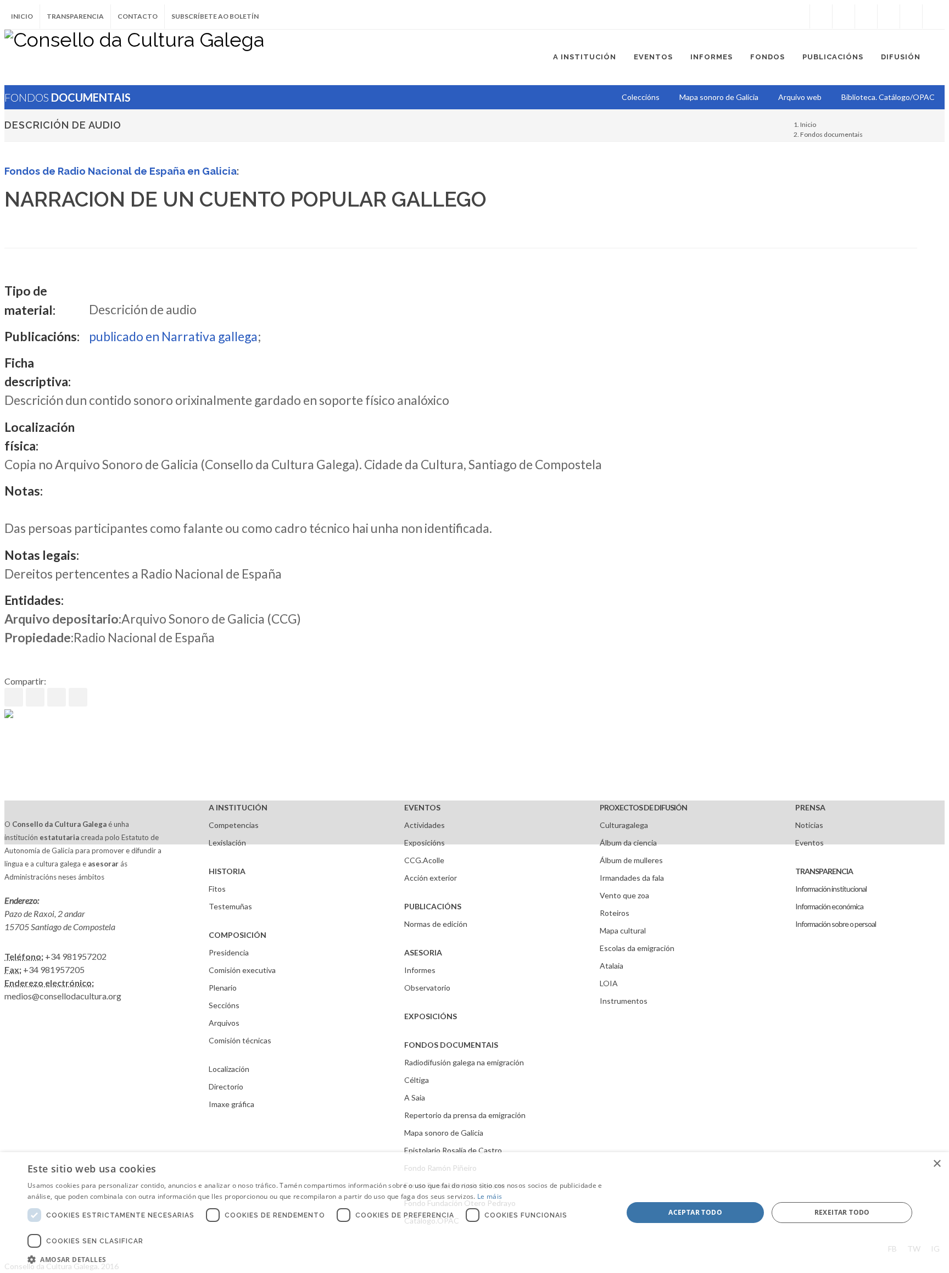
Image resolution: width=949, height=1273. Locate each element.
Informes (420, 970)
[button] (316, 1259)
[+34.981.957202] (911, 16)
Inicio (22, 16)
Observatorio (427, 987)
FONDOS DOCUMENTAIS (451, 1044)
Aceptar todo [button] (695, 1212)
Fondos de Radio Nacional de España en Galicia (120, 171)
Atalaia (611, 965)
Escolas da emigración (637, 948)
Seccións (224, 1005)
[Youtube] (889, 16)
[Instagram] (799, 16)
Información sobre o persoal (835, 924)
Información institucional (831, 888)
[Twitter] (844, 16)
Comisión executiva (242, 970)
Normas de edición (435, 924)
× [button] (937, 1164)
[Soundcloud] (866, 16)
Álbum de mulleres (631, 860)
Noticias (809, 825)
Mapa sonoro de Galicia (443, 1132)
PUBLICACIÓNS (432, 906)
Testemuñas (230, 906)
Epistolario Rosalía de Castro (453, 1150)
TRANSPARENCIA (824, 871)
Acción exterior (430, 877)
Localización (229, 1069)
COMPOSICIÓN (237, 935)
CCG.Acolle (424, 860)
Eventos (809, 842)
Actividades (424, 825)
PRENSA (810, 807)
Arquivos (224, 1022)
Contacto (138, 16)
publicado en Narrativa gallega (173, 336)
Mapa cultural (623, 930)
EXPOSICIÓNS (430, 1016)
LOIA (609, 983)
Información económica (829, 906)
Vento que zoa (624, 895)
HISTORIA (227, 871)
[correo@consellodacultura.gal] (934, 16)
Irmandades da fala (632, 877)
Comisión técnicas (240, 1040)
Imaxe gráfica (231, 1104)
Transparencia (75, 16)
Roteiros (614, 913)
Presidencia (229, 952)
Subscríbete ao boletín (215, 16)
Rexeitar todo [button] (842, 1212)
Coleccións (641, 97)
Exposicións (424, 842)
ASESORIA (423, 952)
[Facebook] (821, 16)
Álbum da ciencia (628, 842)
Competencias (234, 825)
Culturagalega (624, 825)
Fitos (217, 888)
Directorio (226, 1086)
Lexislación (227, 842)
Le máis (489, 1196)
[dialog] (474, 1212)
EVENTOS (422, 807)
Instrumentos (623, 1000)
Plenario (223, 987)
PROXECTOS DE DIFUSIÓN (643, 807)
